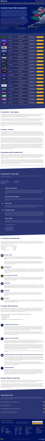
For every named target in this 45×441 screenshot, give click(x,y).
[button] (3, 3)
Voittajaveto (11, 269)
